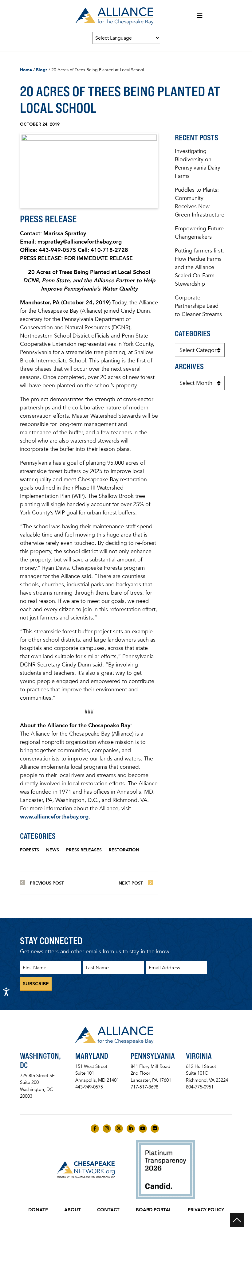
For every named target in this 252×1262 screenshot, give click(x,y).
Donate (38, 1210)
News (52, 850)
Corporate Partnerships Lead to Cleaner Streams (198, 306)
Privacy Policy (206, 1210)
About (72, 1210)
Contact (108, 1210)
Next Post (131, 883)
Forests (29, 850)
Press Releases (84, 850)
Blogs (41, 70)
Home (26, 70)
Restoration (124, 850)
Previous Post (47, 883)
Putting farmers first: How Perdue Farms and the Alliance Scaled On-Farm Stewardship (199, 267)
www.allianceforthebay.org (54, 816)
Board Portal (153, 1210)
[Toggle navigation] (200, 16)
